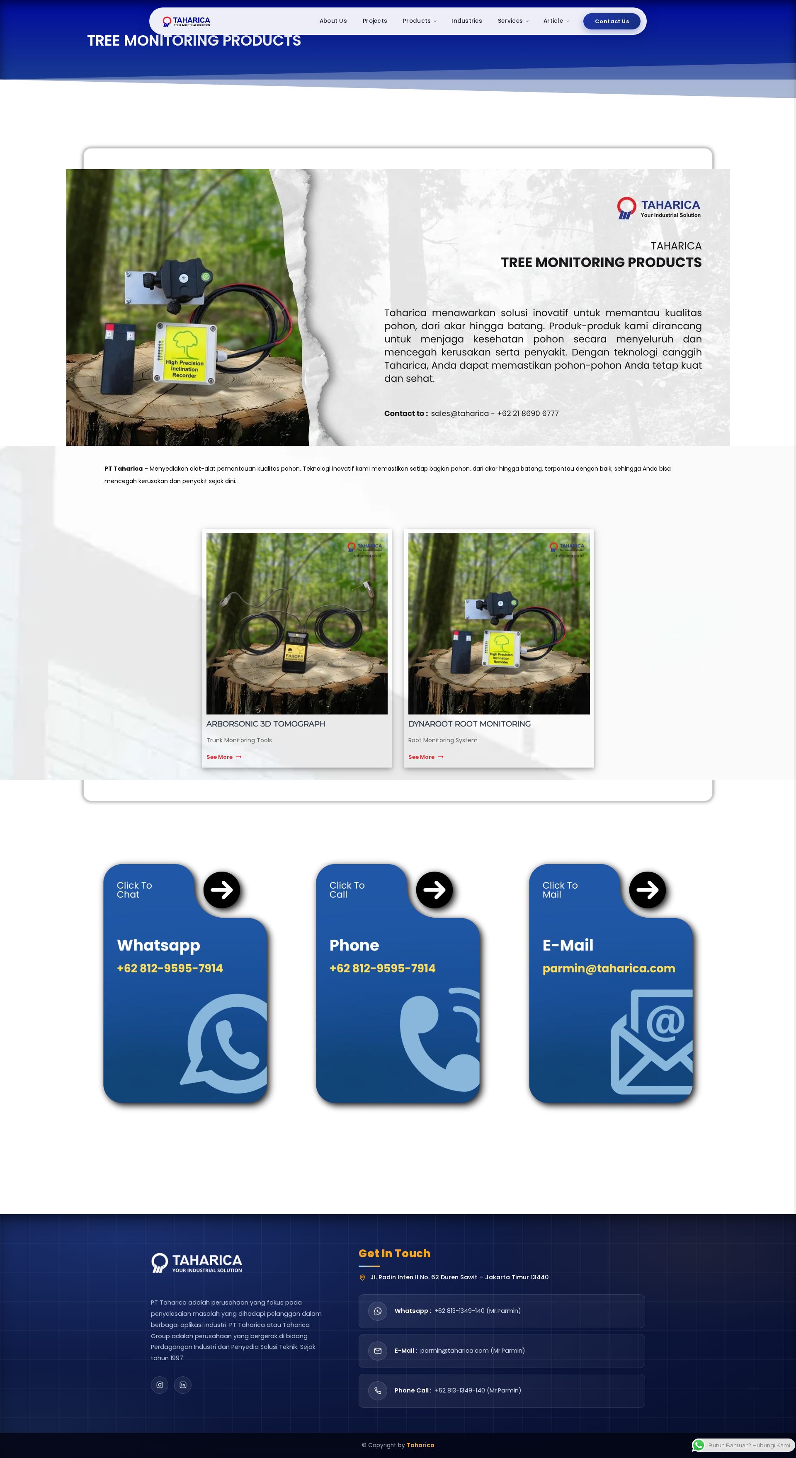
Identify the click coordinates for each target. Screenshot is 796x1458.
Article (553, 21)
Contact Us (612, 21)
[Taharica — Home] (186, 21)
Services (510, 21)
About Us (333, 21)
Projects (375, 21)
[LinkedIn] (183, 1385)
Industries (466, 21)
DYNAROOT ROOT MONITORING (469, 724)
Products (417, 21)
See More (219, 757)
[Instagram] (159, 1385)
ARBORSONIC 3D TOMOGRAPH (265, 724)
